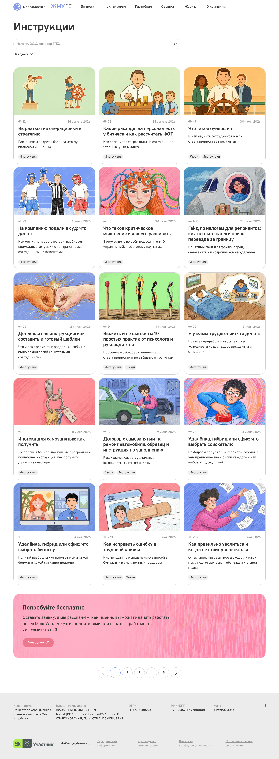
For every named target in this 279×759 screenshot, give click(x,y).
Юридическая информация (107, 744)
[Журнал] (62, 7)
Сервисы (168, 7)
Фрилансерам (115, 7)
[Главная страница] (29, 7)
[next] (176, 672)
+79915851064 (224, 710)
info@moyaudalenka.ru (75, 744)
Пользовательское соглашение (239, 744)
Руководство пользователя (148, 744)
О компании (216, 7)
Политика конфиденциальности (194, 744)
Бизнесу (88, 7)
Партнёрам (143, 7)
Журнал (191, 7)
